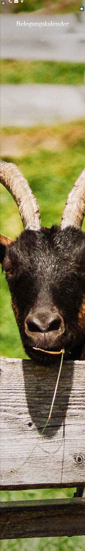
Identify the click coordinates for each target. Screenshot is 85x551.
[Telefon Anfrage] (10, 1)
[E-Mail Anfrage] (15, 1)
